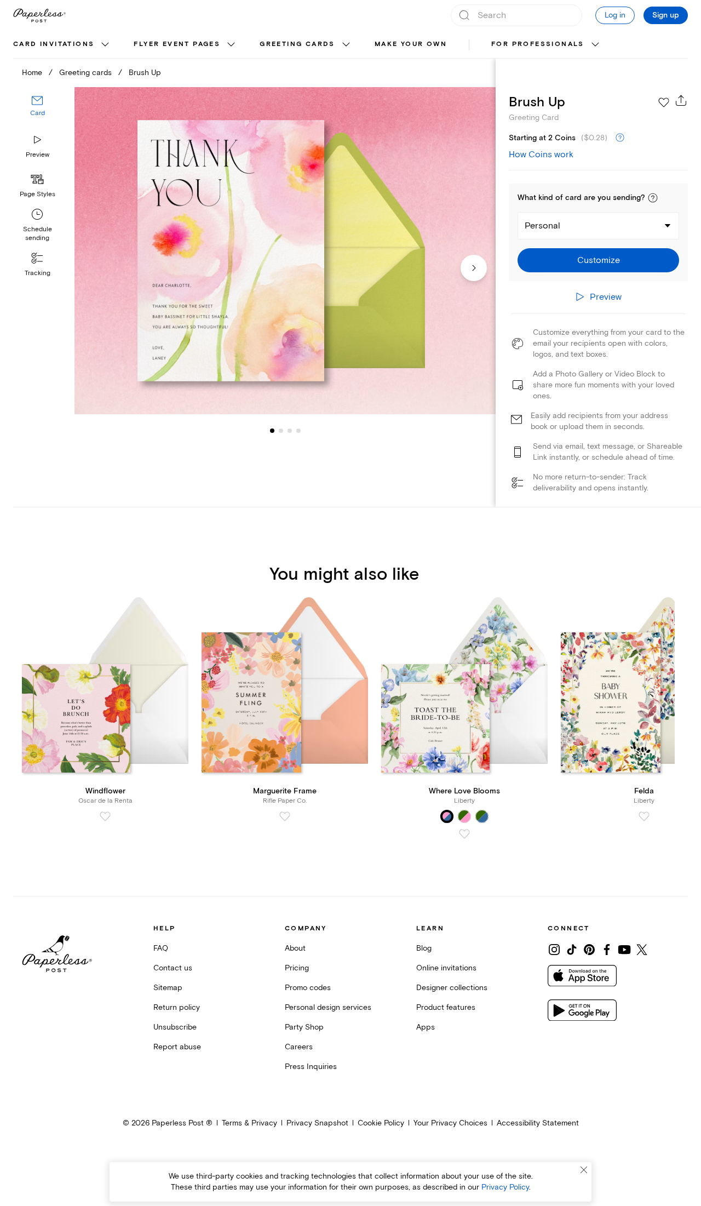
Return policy (176, 1007)
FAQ (160, 948)
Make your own (411, 44)
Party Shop (304, 1027)
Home (32, 72)
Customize (598, 260)
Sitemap (167, 987)
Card (37, 114)
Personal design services (328, 1007)
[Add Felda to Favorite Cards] (644, 816)
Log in (615, 15)
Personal (542, 225)
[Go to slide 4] (290, 430)
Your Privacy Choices (450, 1123)
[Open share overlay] (681, 100)
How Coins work (541, 154)
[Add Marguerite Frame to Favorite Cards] (284, 816)
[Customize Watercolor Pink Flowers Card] (284, 251)
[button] (652, 197)
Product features (445, 1007)
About (295, 948)
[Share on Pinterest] (589, 949)
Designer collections (451, 987)
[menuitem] (62, 45)
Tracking (37, 273)
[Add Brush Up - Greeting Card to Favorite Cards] (663, 102)
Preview (37, 155)
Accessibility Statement (538, 1123)
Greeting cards (297, 44)
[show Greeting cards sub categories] (346, 45)
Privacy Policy (505, 1187)
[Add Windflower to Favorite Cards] (105, 816)
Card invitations (53, 44)
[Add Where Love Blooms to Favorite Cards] (464, 834)
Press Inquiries (311, 1066)
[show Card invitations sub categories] (105, 45)
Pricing (297, 968)
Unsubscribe (175, 1027)
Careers (299, 1046)
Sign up (665, 15)
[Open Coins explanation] (620, 138)
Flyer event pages (177, 44)
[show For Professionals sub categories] (595, 45)
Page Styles (37, 194)
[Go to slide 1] (272, 430)
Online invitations (446, 968)
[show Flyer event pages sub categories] (231, 45)
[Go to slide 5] (298, 430)
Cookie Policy (381, 1123)
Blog (424, 948)
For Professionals (537, 44)
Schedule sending (37, 233)
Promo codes (308, 987)
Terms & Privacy (249, 1123)
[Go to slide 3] (281, 430)
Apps (425, 1027)
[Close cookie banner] (583, 1169)
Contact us (172, 968)
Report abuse (177, 1046)
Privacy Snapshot (317, 1123)
